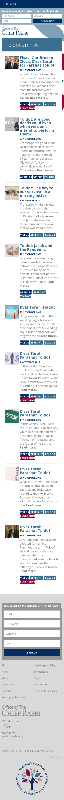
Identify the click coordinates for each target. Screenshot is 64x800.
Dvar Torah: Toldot (37, 307)
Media (5, 678)
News (5, 671)
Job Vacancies (40, 671)
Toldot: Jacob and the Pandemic (36, 247)
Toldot (50, 104)
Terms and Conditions (45, 691)
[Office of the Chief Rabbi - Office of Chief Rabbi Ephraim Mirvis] (15, 34)
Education (27, 108)
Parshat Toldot (33, 278)
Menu (12, 4)
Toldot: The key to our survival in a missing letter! (36, 191)
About (5, 665)
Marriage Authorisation (14, 697)
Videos (24, 104)
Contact (37, 678)
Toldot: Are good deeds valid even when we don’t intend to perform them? (37, 127)
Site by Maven (56, 757)
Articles (26, 177)
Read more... (39, 98)
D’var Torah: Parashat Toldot (35, 355)
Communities (9, 684)
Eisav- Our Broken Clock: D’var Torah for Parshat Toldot (37, 61)
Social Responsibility (44, 665)
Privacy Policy (40, 684)
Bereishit (37, 104)
